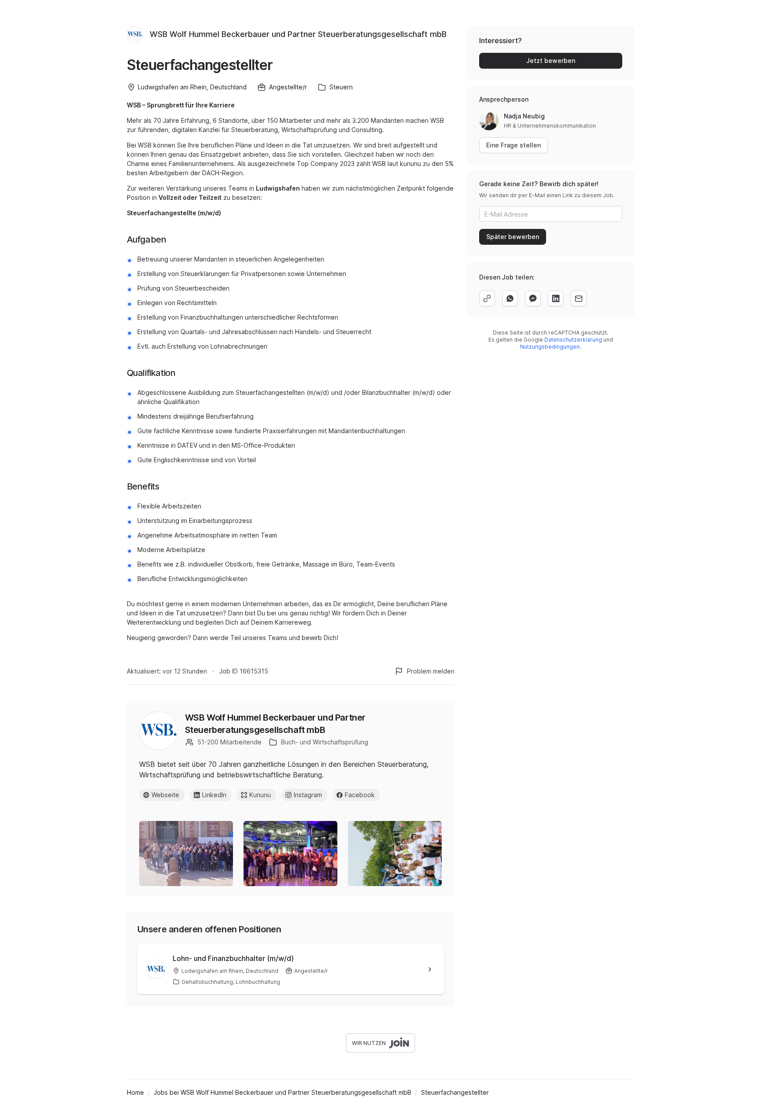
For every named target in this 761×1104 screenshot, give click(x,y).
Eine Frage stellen (513, 145)
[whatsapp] (510, 298)
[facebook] (533, 298)
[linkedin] (556, 298)
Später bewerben (512, 236)
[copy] (487, 298)
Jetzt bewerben (550, 60)
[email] (579, 298)
